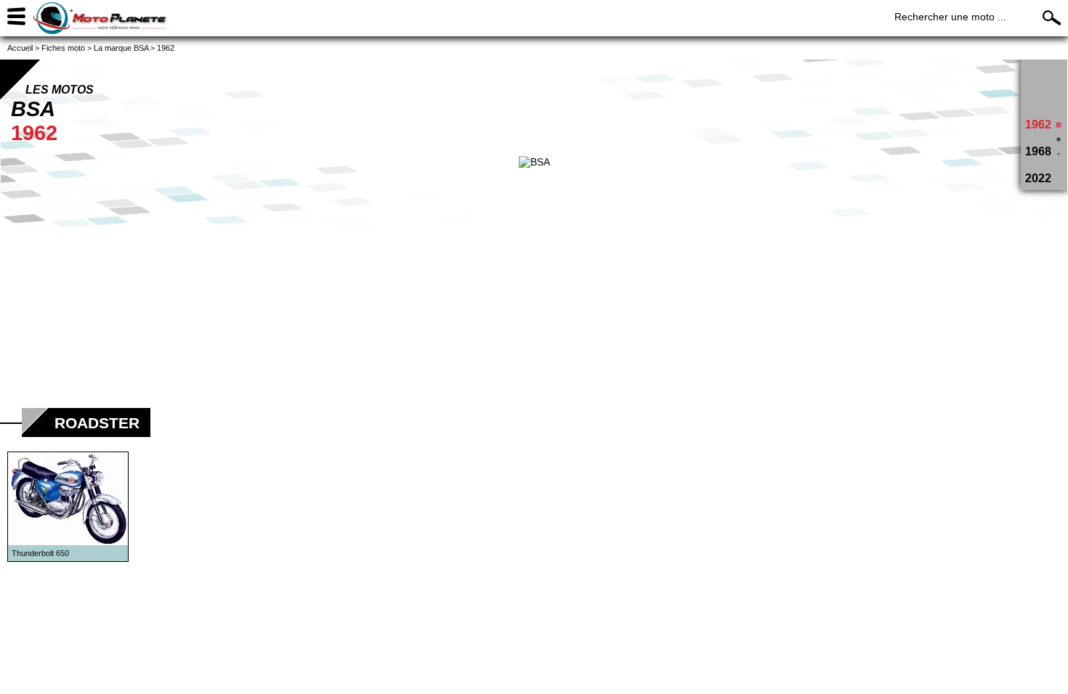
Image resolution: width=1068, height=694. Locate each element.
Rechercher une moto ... (950, 17)
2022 (1038, 178)
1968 (1038, 151)
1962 (1038, 124)
